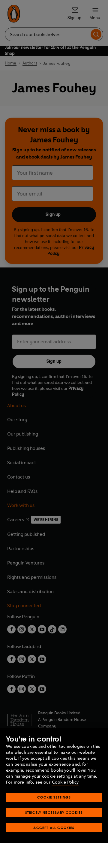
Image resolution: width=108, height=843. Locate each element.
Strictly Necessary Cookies (54, 812)
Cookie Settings (54, 797)
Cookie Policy (65, 782)
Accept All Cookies (53, 827)
